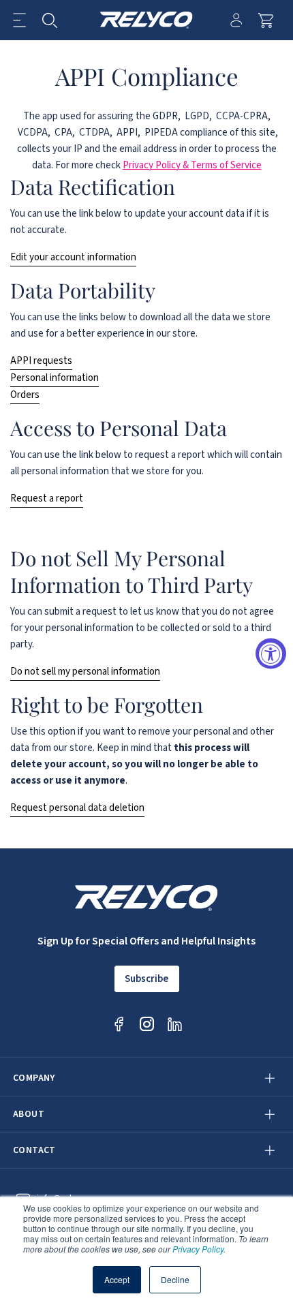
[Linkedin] (175, 1024)
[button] (19, 20)
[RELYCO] (147, 20)
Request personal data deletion (77, 808)
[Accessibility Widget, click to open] (271, 654)
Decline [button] (175, 1279)
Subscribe (146, 979)
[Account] (236, 20)
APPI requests (41, 361)
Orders (25, 395)
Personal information (54, 378)
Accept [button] (116, 1279)
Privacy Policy (197, 1249)
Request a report (46, 498)
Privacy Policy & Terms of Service (192, 165)
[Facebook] (119, 1024)
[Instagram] (147, 1024)
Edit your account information (73, 257)
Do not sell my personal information (85, 671)
